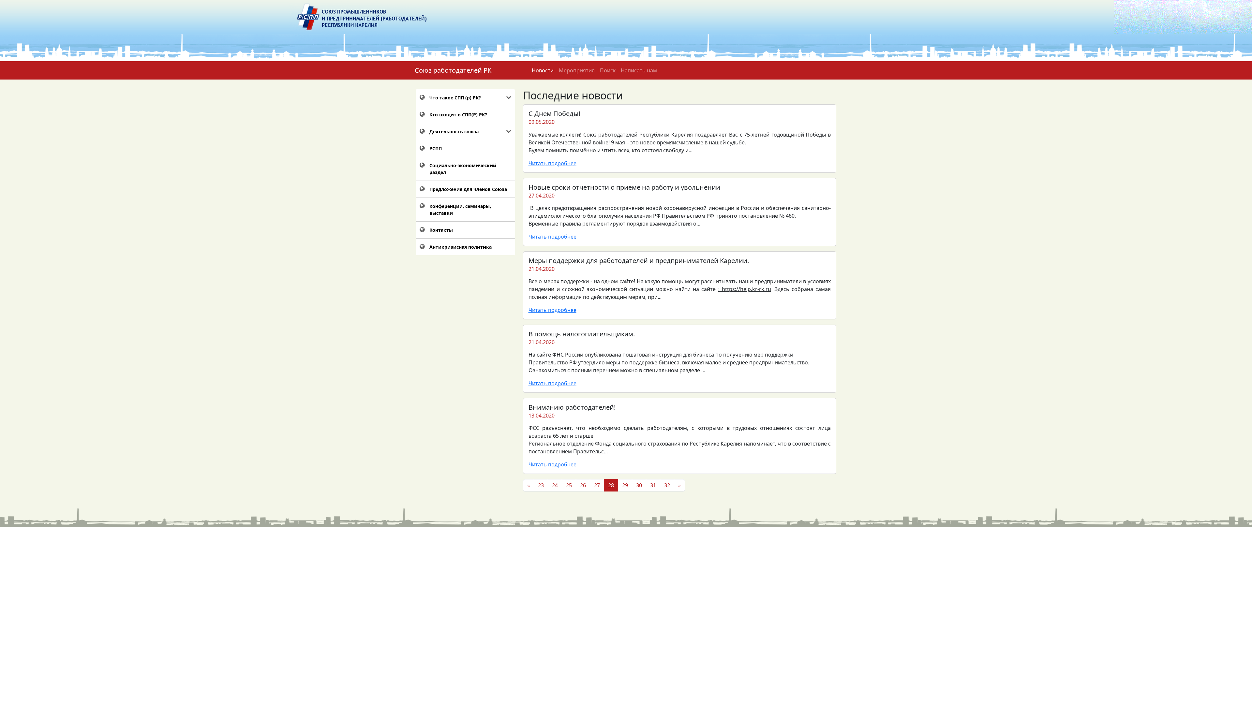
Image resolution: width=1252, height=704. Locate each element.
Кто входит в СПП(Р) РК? (458, 114)
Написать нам (639, 70)
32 (667, 485)
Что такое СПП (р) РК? (455, 98)
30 (639, 485)
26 (583, 485)
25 (569, 485)
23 (541, 485)
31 (653, 485)
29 (625, 485)
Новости (543, 70)
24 (555, 485)
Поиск (608, 70)
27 (597, 485)
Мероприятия (577, 70)
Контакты (441, 230)
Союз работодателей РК (453, 70)
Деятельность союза (454, 131)
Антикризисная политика (460, 247)
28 (611, 485)
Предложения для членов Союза (468, 189)
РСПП (435, 148)
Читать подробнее (552, 163)
